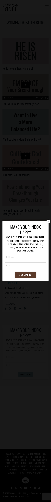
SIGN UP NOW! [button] (25, 274)
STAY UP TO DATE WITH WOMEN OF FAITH (25, 237)
